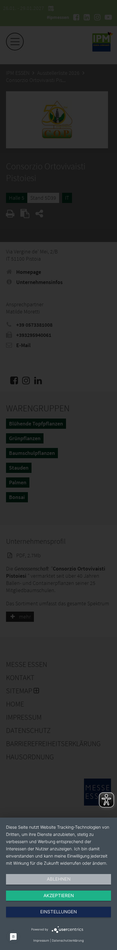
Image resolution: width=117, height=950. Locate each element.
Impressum (41, 940)
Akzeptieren (59, 895)
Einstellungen (58, 912)
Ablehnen (58, 879)
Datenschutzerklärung (68, 940)
